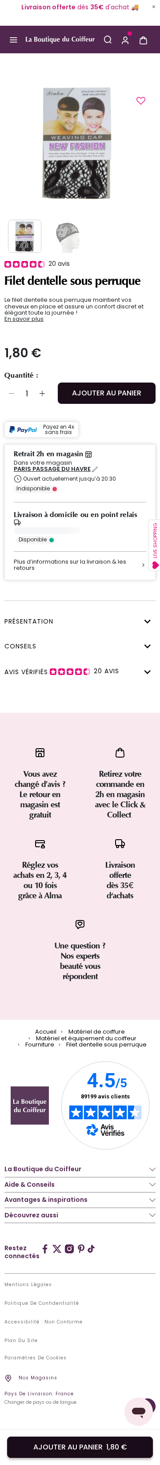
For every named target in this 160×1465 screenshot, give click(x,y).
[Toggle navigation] (13, 40)
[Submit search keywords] (107, 39)
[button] (125, 39)
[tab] (77, 620)
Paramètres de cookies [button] (35, 1358)
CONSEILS (20, 646)
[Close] (154, 6)
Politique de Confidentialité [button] (41, 1303)
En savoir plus (24, 319)
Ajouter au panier (106, 393)
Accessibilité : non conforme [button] (43, 1322)
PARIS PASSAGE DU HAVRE (52, 469)
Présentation (28, 621)
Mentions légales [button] (28, 1285)
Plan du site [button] (21, 1341)
